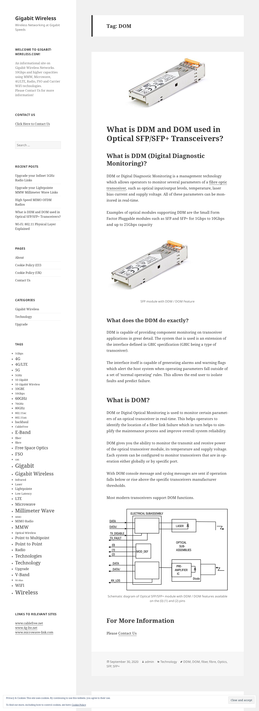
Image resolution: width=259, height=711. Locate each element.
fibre (18, 442)
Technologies (28, 556)
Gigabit (24, 465)
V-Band (22, 574)
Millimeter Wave (34, 510)
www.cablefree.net (29, 623)
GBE (17, 459)
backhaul (21, 422)
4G (17, 358)
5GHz (18, 375)
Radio (20, 549)
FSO (19, 454)
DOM (196, 662)
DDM (187, 662)
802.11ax (21, 417)
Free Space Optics (31, 447)
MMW (22, 527)
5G (17, 369)
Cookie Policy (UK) (28, 273)
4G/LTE (21, 364)
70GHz (19, 403)
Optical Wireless (25, 533)
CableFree (21, 426)
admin (149, 662)
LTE (18, 498)
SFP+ (116, 666)
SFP (109, 666)
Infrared (20, 480)
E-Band (23, 432)
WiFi (19, 585)
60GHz (21, 398)
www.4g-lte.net (26, 628)
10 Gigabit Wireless (27, 384)
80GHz (20, 408)
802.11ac (20, 413)
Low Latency (23, 493)
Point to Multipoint (32, 537)
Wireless (26, 592)
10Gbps (20, 393)
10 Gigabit (21, 380)
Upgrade (21, 324)
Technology (23, 317)
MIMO (18, 517)
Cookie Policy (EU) (28, 265)
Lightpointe (23, 488)
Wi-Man (19, 580)
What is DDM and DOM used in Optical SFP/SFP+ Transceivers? (165, 133)
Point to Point (28, 544)
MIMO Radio (24, 521)
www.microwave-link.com (34, 632)
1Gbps (19, 353)
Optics (222, 662)
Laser (18, 484)
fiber (18, 438)
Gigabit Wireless (35, 18)
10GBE (19, 389)
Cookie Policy (79, 704)
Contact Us (22, 280)
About (19, 257)
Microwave (25, 504)
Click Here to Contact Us (32, 124)
